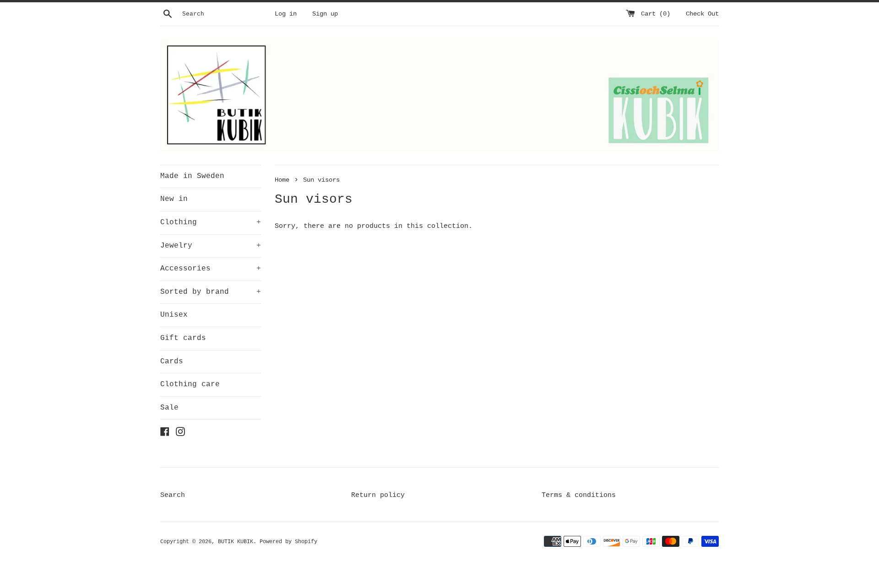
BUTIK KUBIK (235, 542)
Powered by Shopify (288, 542)
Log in (286, 14)
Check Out (702, 14)
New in (174, 199)
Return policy (378, 495)
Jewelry (210, 246)
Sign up (325, 14)
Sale (169, 408)
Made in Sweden (192, 176)
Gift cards (183, 338)
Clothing (210, 222)
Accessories (210, 268)
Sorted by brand (210, 292)
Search (172, 495)
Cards (171, 361)
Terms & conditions (579, 495)
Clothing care (190, 384)
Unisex (174, 315)
